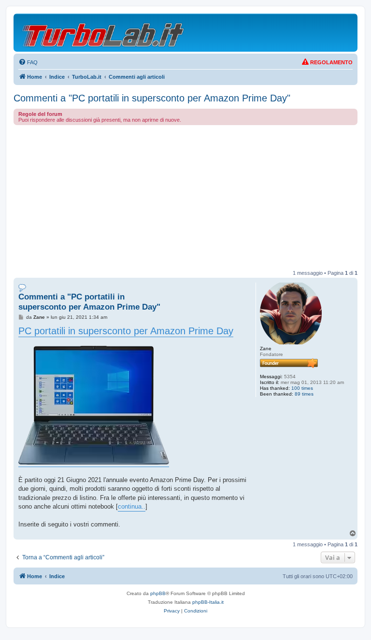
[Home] (103, 32)
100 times (302, 388)
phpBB (158, 593)
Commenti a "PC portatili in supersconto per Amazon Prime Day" (152, 98)
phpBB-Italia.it (208, 602)
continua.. (131, 506)
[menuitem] (28, 62)
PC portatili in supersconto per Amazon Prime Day (125, 331)
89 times (304, 394)
